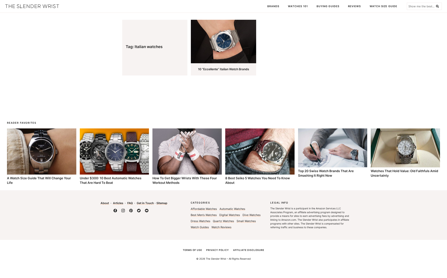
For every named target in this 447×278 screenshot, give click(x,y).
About (105, 203)
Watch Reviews (221, 227)
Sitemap (161, 203)
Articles (118, 203)
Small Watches (246, 221)
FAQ (130, 203)
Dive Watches (252, 215)
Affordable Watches (204, 209)
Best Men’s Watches (204, 215)
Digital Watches (229, 215)
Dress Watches (200, 221)
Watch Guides (200, 227)
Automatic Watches (232, 209)
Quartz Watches (223, 221)
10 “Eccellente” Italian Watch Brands (223, 69)
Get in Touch (145, 203)
